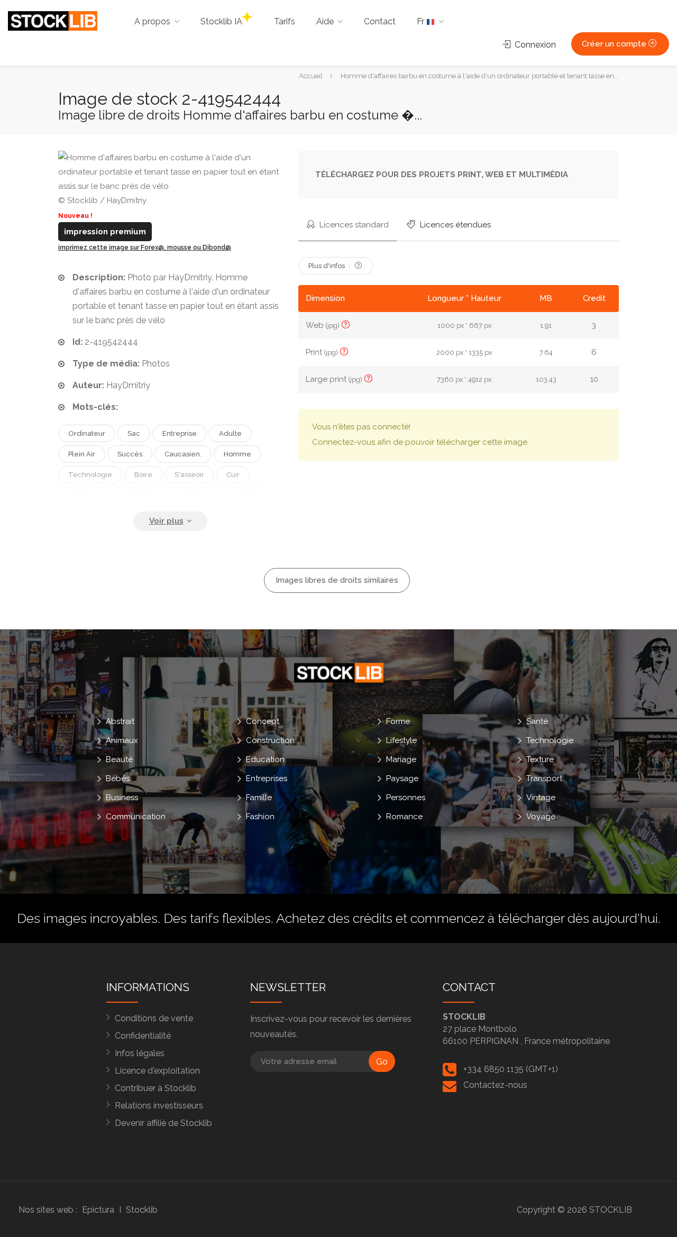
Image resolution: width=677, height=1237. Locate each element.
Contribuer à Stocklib (155, 1088)
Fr (421, 21)
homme (237, 454)
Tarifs (284, 21)
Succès (129, 454)
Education (265, 759)
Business (122, 797)
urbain (252, 495)
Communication (136, 816)
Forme (398, 721)
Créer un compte (615, 44)
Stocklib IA (221, 21)
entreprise (179, 433)
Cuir (233, 475)
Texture (540, 759)
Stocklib (142, 1210)
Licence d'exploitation (157, 1071)
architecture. (144, 495)
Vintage (540, 797)
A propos (152, 21)
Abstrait (120, 721)
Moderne (83, 495)
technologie (90, 475)
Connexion (534, 45)
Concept (262, 721)
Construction (270, 740)
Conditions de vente (154, 1018)
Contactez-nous (495, 1085)
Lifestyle (401, 740)
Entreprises (266, 778)
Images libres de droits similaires (337, 580)
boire (143, 475)
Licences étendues (454, 225)
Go (382, 1062)
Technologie (549, 740)
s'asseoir (189, 475)
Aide (325, 21)
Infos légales (139, 1053)
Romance (404, 816)
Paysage (402, 778)
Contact (380, 21)
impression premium (105, 231)
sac (133, 433)
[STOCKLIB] (52, 20)
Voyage (540, 816)
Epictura (98, 1210)
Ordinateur (86, 433)
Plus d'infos (327, 266)
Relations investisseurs (159, 1106)
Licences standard (353, 225)
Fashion (260, 816)
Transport (544, 778)
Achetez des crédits (334, 918)
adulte (230, 433)
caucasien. (183, 454)
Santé (537, 721)
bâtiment (203, 495)
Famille (259, 797)
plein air (81, 454)
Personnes (405, 797)
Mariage (401, 759)
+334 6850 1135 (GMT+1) (510, 1069)
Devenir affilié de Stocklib (163, 1123)
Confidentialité (143, 1036)
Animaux (122, 740)
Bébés (118, 778)
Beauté (119, 759)
